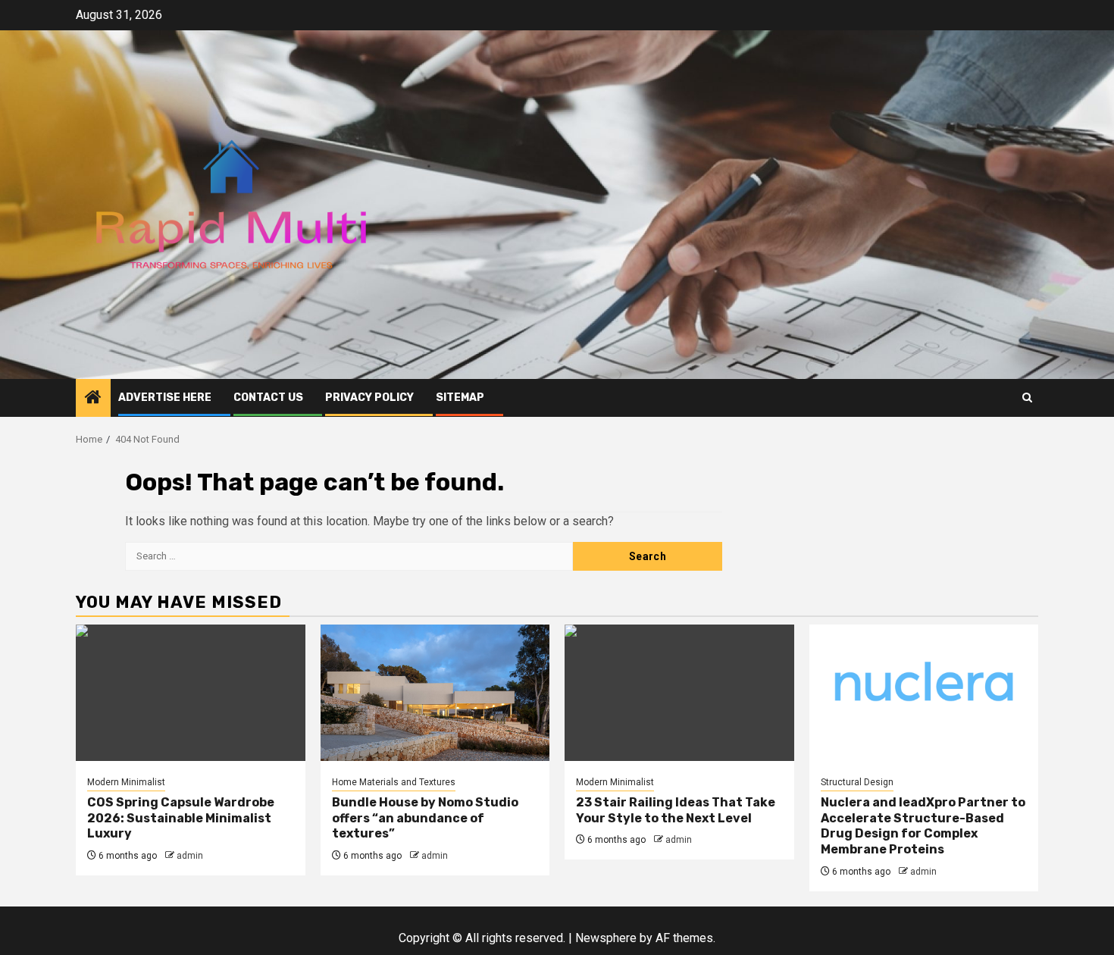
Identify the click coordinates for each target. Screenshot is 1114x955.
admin (190, 855)
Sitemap (460, 397)
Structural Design (857, 782)
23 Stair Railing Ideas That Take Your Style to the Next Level (675, 810)
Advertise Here (164, 397)
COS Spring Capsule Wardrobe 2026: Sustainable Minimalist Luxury (180, 818)
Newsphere (606, 938)
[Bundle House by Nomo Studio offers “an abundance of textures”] (435, 693)
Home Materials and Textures (393, 782)
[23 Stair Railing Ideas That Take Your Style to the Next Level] (679, 693)
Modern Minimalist (126, 782)
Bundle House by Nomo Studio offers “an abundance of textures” (425, 818)
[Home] (93, 398)
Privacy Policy (369, 397)
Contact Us (268, 397)
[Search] (1027, 397)
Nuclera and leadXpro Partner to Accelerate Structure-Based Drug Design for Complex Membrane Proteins (923, 825)
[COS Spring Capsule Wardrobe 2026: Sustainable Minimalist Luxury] (190, 693)
